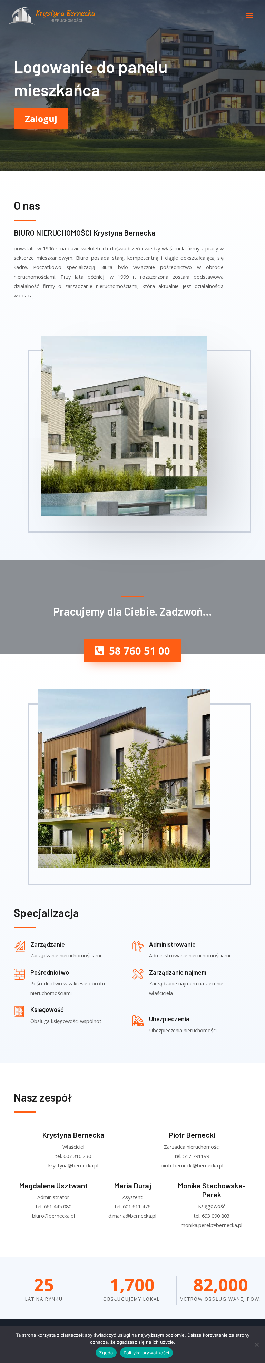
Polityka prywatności (146, 1352)
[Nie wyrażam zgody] (256, 1344)
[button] (132, 650)
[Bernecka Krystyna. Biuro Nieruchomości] (53, 15)
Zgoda (106, 1352)
